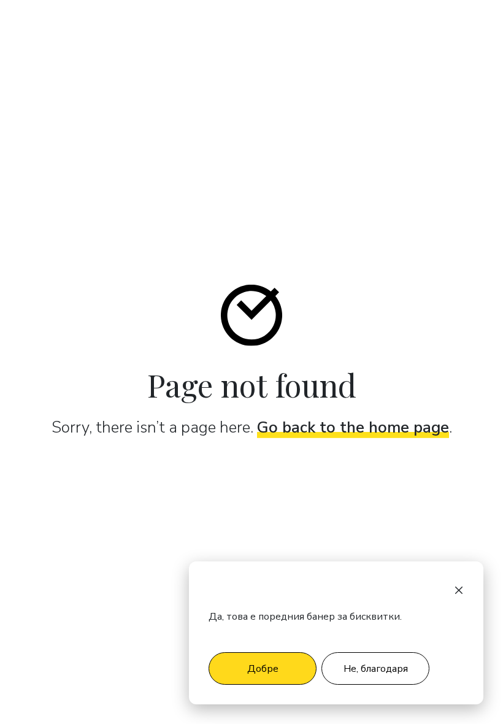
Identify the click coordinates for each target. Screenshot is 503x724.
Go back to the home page (353, 427)
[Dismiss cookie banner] (459, 589)
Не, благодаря (376, 669)
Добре (262, 669)
